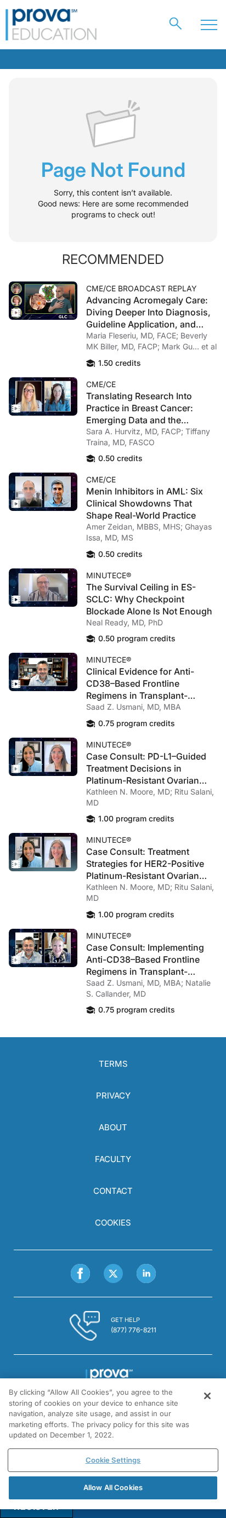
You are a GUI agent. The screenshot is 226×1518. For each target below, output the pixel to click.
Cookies (113, 1222)
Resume (43, 300)
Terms (113, 1064)
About (113, 1127)
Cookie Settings (113, 1460)
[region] (113, 1443)
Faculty (113, 1159)
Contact (113, 1191)
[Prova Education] (51, 25)
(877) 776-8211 (133, 1330)
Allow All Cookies (113, 1487)
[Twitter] (113, 1273)
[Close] (207, 1396)
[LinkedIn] (146, 1273)
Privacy (113, 1095)
